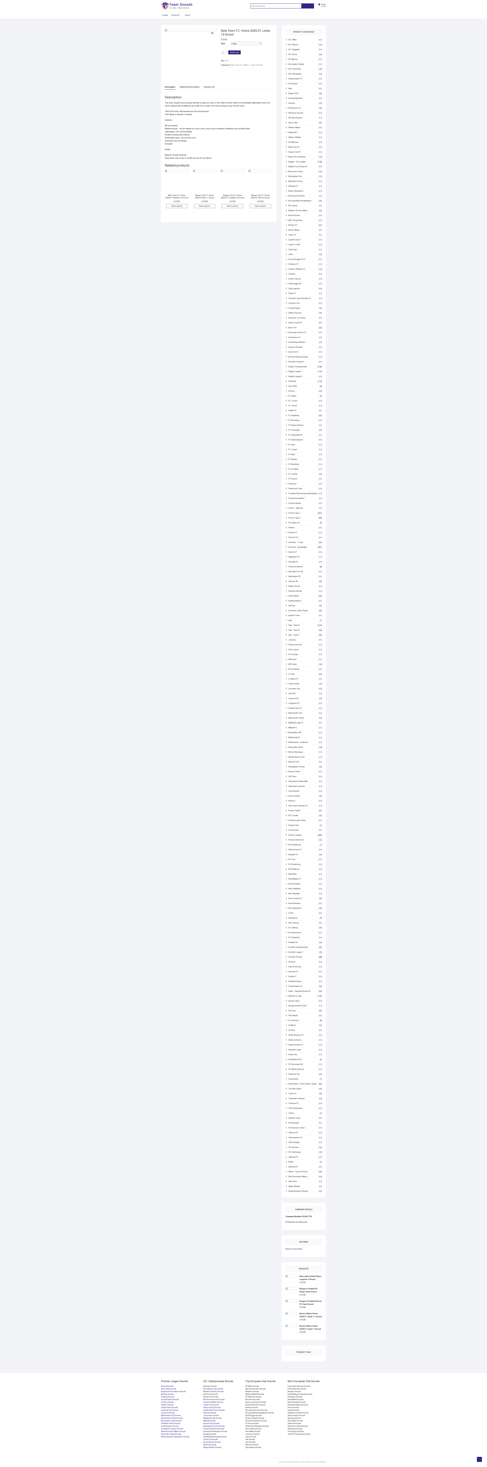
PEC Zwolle (293, 815)
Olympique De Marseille (298, 781)
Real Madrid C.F (294, 879)
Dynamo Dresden (295, 347)
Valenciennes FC (295, 1137)
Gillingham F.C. (294, 557)
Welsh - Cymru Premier (253, 65)
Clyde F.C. (292, 293)
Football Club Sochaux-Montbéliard (303, 493)
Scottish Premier (295, 957)
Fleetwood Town (295, 488)
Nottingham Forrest (296, 767)
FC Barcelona (294, 420)
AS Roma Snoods (295, 113)
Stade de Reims (294, 1040)
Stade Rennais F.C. (296, 1045)
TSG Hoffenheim (295, 1108)
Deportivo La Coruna (297, 318)
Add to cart (234, 52)
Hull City (291, 605)
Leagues (175, 15)
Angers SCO (293, 93)
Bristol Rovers (294, 215)
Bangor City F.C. (294, 152)
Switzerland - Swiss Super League (302, 1084)
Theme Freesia (305, 1462)
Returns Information (293, 1249)
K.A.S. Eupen (293, 649)
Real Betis (292, 874)
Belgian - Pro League (297, 162)
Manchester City (295, 713)
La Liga (291, 674)
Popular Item (293, 825)
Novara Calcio (294, 771)
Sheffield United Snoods (170, 1423)
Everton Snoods (167, 1402)
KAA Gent (292, 659)
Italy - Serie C (294, 635)
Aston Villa (292, 123)
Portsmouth (293, 830)
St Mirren (292, 1025)
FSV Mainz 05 (294, 523)
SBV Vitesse (293, 923)
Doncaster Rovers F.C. (297, 332)
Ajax (290, 88)
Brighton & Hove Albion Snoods (173, 1391)
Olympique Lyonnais (296, 786)
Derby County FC (295, 323)
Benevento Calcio (295, 171)
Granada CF (293, 562)
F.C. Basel (292, 396)
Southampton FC (295, 986)
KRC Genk (292, 664)
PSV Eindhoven (294, 845)
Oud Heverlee (293, 791)
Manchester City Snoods (171, 1415)
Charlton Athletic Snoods (213, 1402)
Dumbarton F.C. (294, 337)
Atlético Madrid (294, 137)
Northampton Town (296, 757)
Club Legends (294, 288)
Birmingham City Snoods (213, 1389)
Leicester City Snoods (169, 1410)
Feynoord (292, 484)
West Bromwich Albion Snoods (173, 1431)
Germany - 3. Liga (295, 542)
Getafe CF (292, 552)
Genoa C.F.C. (293, 537)
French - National (295, 508)
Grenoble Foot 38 (295, 571)
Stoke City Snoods (210, 1439)
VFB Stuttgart (294, 1142)
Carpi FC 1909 (294, 244)
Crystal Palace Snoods (170, 1399)
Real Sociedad (294, 884)
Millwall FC (292, 728)
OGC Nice (292, 776)
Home (165, 15)
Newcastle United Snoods (171, 1421)
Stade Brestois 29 (295, 1035)
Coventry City (294, 303)
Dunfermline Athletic (296, 342)
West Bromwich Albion (297, 1176)
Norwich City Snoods (211, 1423)
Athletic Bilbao (294, 127)
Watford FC (293, 1167)
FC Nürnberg (293, 464)
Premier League (294, 835)
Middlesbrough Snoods (212, 1418)
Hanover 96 (293, 581)
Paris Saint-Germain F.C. (298, 806)
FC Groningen (294, 430)
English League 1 (295, 371)
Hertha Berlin (293, 596)
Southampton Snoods (170, 1426)
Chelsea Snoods (167, 1397)
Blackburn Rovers (295, 181)
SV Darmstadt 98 (295, 1064)
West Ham (292, 1181)
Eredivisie (292, 381)
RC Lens (291, 859)
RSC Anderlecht (294, 908)
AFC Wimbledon (295, 74)
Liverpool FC (293, 698)
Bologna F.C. (293, 186)
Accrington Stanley (296, 64)
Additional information (190, 87)
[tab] (170, 87)
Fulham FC (292, 532)
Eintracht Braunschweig (298, 357)
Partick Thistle (294, 810)
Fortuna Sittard (294, 503)
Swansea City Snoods (212, 1442)
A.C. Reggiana (294, 49)
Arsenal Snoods (167, 1386)
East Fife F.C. (293, 352)
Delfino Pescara (294, 313)
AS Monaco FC (294, 108)
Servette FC (293, 971)
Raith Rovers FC (295, 849)
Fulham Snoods (167, 1405)
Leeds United (293, 684)
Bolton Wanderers (295, 191)
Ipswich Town (294, 615)
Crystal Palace (294, 308)
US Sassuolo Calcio (296, 1128)
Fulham (291, 527)
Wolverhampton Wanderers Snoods (175, 1437)
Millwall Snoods (209, 1421)
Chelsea (291, 274)
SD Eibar (291, 962)
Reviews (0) (209, 87)
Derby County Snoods (212, 1407)
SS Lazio (292, 1011)
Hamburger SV (294, 576)
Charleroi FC (293, 264)
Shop (187, 15)
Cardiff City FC (294, 240)
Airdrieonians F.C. (295, 79)
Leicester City (294, 688)
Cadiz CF (292, 235)
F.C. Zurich (292, 406)
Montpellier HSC (295, 732)
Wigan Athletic (294, 1186)
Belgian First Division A (297, 166)
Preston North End (296, 840)
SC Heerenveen (294, 932)
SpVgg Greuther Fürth (297, 1006)
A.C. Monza (293, 44)
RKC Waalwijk (294, 893)
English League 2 (295, 376)
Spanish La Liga (294, 996)
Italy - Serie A (294, 625)
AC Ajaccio (293, 59)
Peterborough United (297, 820)
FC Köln (291, 445)
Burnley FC (292, 225)
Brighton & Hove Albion (298, 210)
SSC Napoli (293, 1015)
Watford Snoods (209, 1445)
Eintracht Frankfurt (296, 362)
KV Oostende (293, 669)
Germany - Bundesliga (297, 547)
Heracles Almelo (295, 591)
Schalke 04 (292, 942)
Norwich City (293, 762)
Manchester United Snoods (172, 1418)
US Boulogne (293, 1123)
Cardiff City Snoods (211, 1405)
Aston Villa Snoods (168, 1389)
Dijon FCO (292, 327)
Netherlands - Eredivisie (298, 742)
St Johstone (293, 1020)
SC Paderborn (294, 937)
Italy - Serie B (293, 630)
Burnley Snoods (167, 1394)
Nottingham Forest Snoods (214, 1426)
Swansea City (294, 1074)
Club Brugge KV (294, 283)
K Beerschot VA (295, 645)
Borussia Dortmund (296, 196)
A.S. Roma (292, 54)
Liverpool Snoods (168, 1413)
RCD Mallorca (294, 869)
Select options (176, 206)
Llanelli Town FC (295, 708)
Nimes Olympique (295, 752)
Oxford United (294, 796)
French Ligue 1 (294, 513)
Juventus (292, 640)
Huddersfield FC (295, 601)
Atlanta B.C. (293, 132)
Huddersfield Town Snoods (214, 1410)
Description (170, 87)
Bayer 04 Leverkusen (297, 157)
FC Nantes (292, 459)
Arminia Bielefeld (295, 98)
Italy (290, 620)
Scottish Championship (298, 947)
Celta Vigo (292, 249)
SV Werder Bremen (296, 1069)
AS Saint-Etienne (295, 118)
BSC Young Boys (295, 220)
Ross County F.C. (295, 898)
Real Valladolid (294, 888)
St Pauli (291, 1030)
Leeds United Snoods (169, 1407)
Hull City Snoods (209, 1413)
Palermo (291, 801)
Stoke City (292, 1054)
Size (223, 43)
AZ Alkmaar (293, 142)
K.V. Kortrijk (293, 654)
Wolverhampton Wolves (298, 1191)
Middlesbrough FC (295, 723)
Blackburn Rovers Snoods (213, 1391)
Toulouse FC (293, 1103)
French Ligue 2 (294, 518)
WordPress (322, 1462)
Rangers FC (293, 854)
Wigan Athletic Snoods (212, 1447)
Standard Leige (294, 1050)
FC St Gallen (293, 469)
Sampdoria (292, 918)
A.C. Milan (292, 40)
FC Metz (291, 454)
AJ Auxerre (293, 83)
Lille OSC (292, 693)
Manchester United (296, 718)
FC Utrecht (292, 479)
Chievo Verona (294, 279)
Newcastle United (295, 747)
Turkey (291, 1113)
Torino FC (292, 1093)
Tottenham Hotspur (296, 1098)
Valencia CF (293, 1132)
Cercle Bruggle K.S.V (296, 259)
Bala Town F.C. (237, 65)
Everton (291, 391)
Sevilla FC (292, 976)
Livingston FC (294, 703)
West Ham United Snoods (171, 1434)
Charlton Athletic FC (296, 269)
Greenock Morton (295, 566)
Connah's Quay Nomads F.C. (300, 298)
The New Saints (294, 1089)
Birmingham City (295, 176)
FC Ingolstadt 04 (295, 435)
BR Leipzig (292, 205)
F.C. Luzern (292, 401)
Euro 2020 (292, 386)
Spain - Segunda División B (299, 991)
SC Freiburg (293, 928)
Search (307, 5)
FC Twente (292, 474)
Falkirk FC (292, 410)
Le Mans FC (293, 679)
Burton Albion (294, 230)
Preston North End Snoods (213, 1429)
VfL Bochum (293, 1147)
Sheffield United (294, 981)
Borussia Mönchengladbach (299, 201)
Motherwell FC (294, 737)
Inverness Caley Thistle (298, 610)
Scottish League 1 (295, 952)
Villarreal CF (293, 1157)
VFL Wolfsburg (294, 1152)
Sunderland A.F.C (295, 1059)
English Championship (297, 366)
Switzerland (293, 1079)
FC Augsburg (293, 415)
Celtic (290, 254)
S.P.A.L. (291, 913)
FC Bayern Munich (295, 425)
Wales (290, 1162)
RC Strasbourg (294, 864)
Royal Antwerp (294, 903)
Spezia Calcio (294, 1001)
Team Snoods (181, 4)
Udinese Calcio (294, 1118)
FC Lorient (292, 449)
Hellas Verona (294, 586)
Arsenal (291, 103)
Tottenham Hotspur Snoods (172, 1429)
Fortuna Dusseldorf (296, 498)
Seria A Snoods (294, 967)
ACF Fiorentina (294, 69)
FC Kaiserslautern (295, 440)
